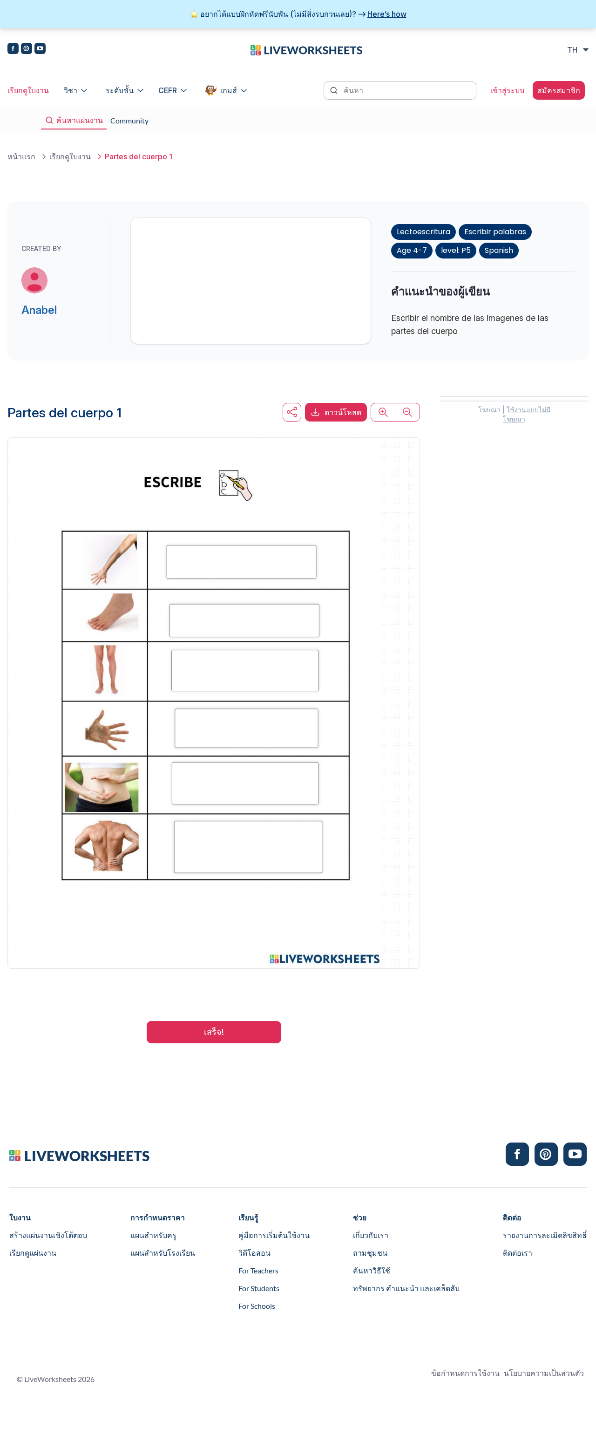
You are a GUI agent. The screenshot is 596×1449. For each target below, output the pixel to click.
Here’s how (386, 14)
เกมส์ (228, 90)
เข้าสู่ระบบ (507, 90)
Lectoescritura (423, 231)
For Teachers (258, 1270)
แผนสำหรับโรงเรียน (162, 1252)
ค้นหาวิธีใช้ (371, 1270)
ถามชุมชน (370, 1252)
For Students (258, 1288)
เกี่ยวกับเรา (370, 1235)
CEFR (167, 90)
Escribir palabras (495, 231)
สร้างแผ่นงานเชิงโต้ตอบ (48, 1235)
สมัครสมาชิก (558, 90)
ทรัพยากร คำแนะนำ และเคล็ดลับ (406, 1288)
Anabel (39, 310)
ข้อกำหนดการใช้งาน (465, 1372)
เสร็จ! (214, 1032)
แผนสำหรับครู (153, 1235)
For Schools (256, 1305)
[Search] (335, 89)
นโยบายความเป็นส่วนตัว (544, 1372)
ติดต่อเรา (517, 1252)
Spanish (499, 250)
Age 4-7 (412, 250)
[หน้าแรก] (306, 49)
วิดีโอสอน (254, 1252)
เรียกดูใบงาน (28, 90)
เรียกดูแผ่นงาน (32, 1252)
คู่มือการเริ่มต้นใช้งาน (274, 1235)
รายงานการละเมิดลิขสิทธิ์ (545, 1235)
